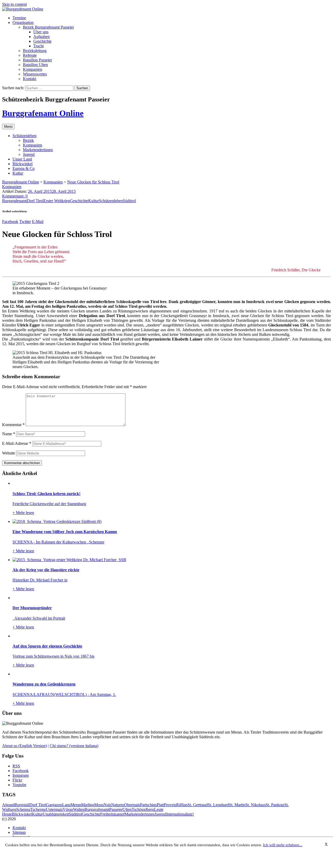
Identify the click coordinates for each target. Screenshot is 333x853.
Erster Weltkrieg (56, 200)
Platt (160, 805)
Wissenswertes (35, 74)
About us (24, 745)
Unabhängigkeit (56, 814)
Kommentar (13, 424)
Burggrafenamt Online (43, 113)
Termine (19, 18)
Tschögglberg (143, 809)
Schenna (23, 809)
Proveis (170, 805)
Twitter (25, 221)
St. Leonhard (218, 805)
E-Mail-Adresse (16, 443)
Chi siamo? (74, 745)
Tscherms (38, 809)
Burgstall (22, 805)
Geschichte (42, 41)
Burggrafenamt (14, 200)
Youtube (19, 785)
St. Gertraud (198, 805)
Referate (30, 55)
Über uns (40, 32)
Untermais (54, 809)
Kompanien (32, 69)
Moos (99, 805)
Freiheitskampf (112, 814)
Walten (79, 809)
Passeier (116, 809)
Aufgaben (41, 36)
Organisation (23, 22)
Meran (76, 805)
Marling (87, 805)
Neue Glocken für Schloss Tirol (93, 182)
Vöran (68, 809)
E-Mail (37, 221)
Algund (8, 805)
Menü (8, 127)
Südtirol (129, 200)
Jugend (29, 154)
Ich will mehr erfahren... (282, 845)
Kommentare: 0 (15, 196)
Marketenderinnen (38, 149)
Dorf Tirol (35, 200)
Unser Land (22, 159)
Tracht (38, 46)
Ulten (127, 809)
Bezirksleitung (35, 50)
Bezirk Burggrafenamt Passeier (48, 27)
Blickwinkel (22, 164)
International (176, 814)
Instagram (20, 775)
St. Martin (237, 805)
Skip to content (14, 4)
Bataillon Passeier (37, 60)
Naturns (117, 805)
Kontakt (29, 78)
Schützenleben (24, 135)
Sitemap (19, 832)
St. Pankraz (275, 805)
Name (8, 434)
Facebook (10, 221)
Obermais (132, 805)
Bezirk (28, 140)
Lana (66, 805)
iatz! (190, 814)
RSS (16, 766)
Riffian (182, 805)
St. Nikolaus (255, 805)
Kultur (17, 173)
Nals (107, 805)
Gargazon (54, 805)
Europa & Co (23, 168)
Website (8, 453)
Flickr (17, 780)
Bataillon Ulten (35, 64)
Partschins (148, 805)
